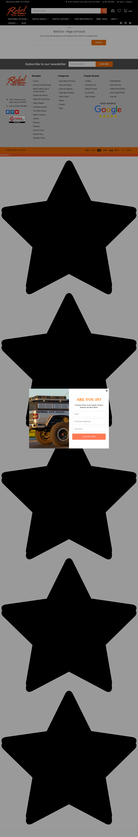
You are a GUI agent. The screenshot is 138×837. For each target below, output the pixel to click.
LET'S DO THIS (89, 437)
